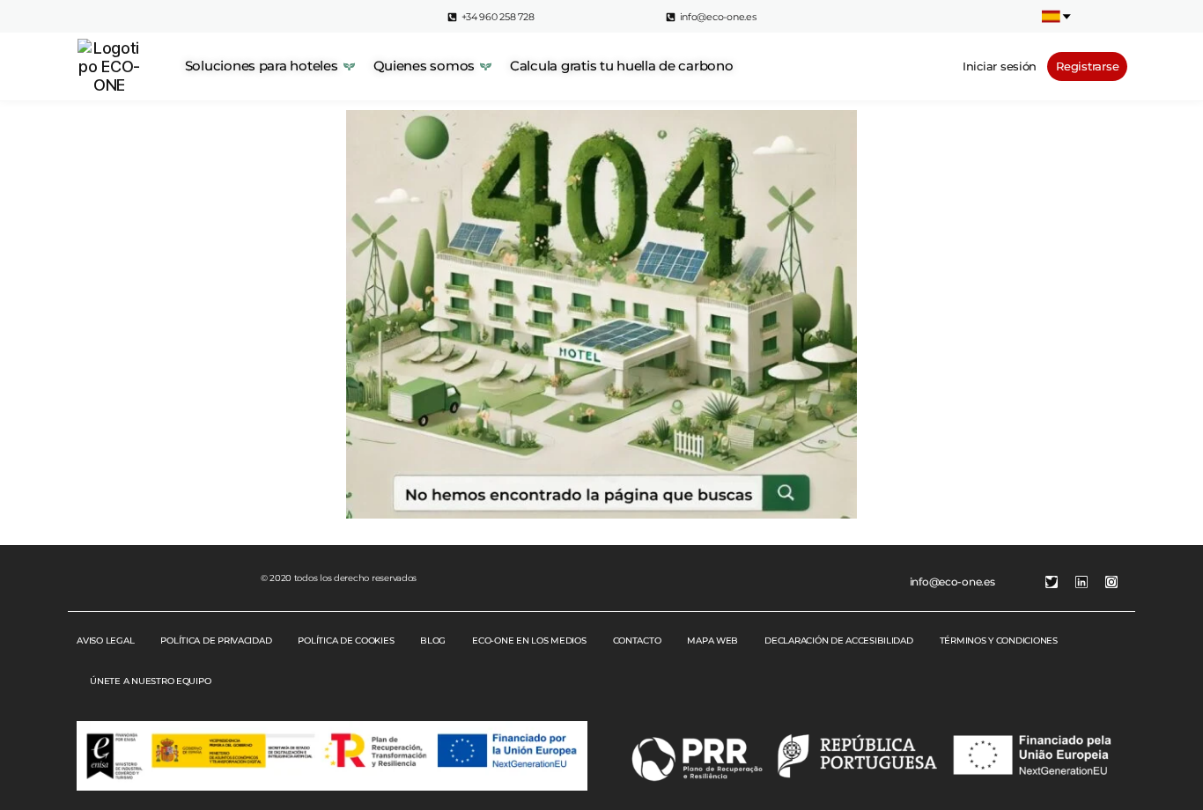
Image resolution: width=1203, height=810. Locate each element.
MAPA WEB (712, 640)
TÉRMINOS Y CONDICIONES (999, 640)
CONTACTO (637, 640)
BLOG (433, 640)
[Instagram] (1111, 582)
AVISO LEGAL (105, 640)
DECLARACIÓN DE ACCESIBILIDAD (838, 640)
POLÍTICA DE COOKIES (346, 640)
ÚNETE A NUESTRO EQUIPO (150, 681)
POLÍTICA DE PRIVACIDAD (215, 640)
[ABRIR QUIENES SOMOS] (485, 66)
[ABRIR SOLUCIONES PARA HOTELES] (349, 66)
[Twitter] (1051, 582)
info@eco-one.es (952, 581)
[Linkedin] (1081, 582)
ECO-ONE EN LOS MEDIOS (529, 640)
